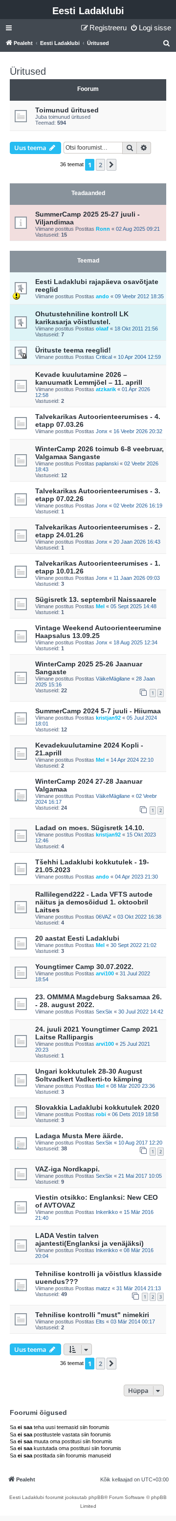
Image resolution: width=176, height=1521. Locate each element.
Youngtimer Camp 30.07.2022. (84, 966)
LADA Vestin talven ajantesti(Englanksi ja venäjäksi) (89, 1239)
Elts (100, 1321)
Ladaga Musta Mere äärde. (79, 1136)
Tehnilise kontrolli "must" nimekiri (92, 1315)
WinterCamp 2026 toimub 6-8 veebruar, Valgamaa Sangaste (99, 453)
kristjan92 (108, 718)
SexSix (104, 1011)
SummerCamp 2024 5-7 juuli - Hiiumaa (98, 711)
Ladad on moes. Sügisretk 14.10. (89, 828)
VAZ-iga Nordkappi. (67, 1169)
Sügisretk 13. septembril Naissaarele (95, 599)
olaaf (102, 328)
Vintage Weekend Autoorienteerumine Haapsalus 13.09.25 (98, 631)
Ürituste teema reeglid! (73, 350)
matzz (103, 1288)
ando (102, 296)
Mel (100, 606)
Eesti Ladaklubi (88, 10)
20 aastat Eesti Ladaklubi (77, 938)
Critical (104, 357)
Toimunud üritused (67, 110)
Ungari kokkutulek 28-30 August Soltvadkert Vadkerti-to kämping (88, 1075)
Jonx (102, 431)
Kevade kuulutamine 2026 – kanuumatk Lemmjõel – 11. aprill (88, 378)
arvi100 (105, 973)
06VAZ (103, 917)
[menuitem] (150, 28)
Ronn (103, 229)
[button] (111, 165)
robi (101, 1114)
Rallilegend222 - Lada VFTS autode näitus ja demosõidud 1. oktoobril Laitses (94, 902)
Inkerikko (107, 1212)
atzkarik (106, 389)
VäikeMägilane (113, 679)
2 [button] (100, 164)
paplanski (107, 463)
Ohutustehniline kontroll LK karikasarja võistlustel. (82, 318)
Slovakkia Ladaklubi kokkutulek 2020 (97, 1107)
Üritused (28, 71)
